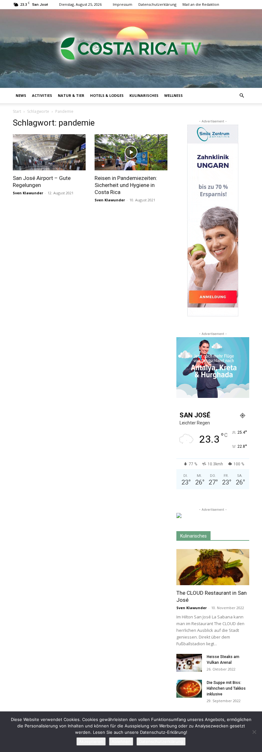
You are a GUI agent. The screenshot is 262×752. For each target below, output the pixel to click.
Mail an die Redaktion (200, 4)
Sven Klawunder (28, 192)
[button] (241, 96)
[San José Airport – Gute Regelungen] (49, 152)
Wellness (173, 95)
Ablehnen (121, 741)
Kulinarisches (143, 95)
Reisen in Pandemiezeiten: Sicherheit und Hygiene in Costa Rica (126, 185)
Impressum (122, 4)
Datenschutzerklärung (157, 4)
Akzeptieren (91, 741)
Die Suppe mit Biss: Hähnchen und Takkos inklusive (226, 688)
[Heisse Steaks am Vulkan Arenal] (189, 663)
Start (17, 111)
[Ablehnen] (254, 732)
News (21, 95)
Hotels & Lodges (107, 95)
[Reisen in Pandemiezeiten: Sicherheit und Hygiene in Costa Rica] (131, 152)
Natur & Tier (71, 95)
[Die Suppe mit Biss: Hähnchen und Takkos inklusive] (189, 689)
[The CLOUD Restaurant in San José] (212, 567)
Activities (42, 95)
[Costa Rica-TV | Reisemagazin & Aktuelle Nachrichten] (131, 48)
